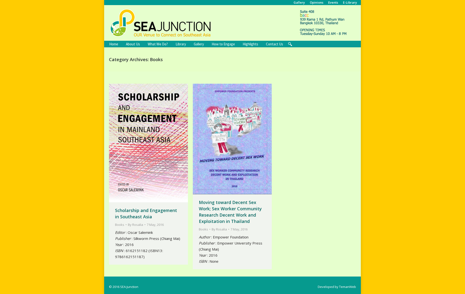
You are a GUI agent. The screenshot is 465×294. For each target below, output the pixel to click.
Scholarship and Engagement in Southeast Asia (146, 213)
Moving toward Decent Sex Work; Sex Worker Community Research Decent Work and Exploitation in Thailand (230, 211)
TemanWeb (347, 287)
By (135, 224)
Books (119, 224)
